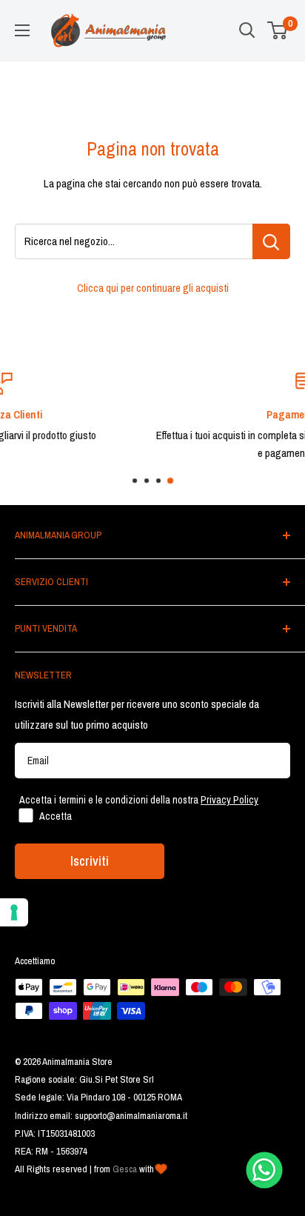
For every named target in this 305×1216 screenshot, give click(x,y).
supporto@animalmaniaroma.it (131, 1115)
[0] (278, 30)
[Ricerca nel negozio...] (271, 241)
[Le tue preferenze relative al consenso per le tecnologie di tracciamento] (14, 912)
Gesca (125, 1169)
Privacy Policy (229, 799)
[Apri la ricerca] (247, 30)
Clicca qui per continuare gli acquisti (153, 287)
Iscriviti (89, 861)
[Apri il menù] (22, 30)
